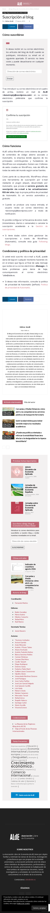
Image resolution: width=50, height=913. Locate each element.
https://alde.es (25, 330)
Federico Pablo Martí (22, 669)
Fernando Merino (21, 603)
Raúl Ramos (19, 622)
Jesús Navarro (20, 631)
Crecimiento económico (22, 764)
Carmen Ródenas (21, 657)
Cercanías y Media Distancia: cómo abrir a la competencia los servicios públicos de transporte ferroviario (30, 412)
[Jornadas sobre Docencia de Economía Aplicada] (17, 508)
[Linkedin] (21, 894)
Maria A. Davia (20, 691)
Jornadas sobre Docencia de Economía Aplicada (31, 506)
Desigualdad (19, 757)
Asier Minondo (20, 645)
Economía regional (18, 749)
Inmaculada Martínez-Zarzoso (26, 676)
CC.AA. (14, 779)
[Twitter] (28, 391)
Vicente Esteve (21, 707)
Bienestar (30, 781)
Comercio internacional (21, 773)
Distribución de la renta (30, 755)
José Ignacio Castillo (22, 686)
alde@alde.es (30, 879)
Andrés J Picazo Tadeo (23, 647)
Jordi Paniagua (20, 679)
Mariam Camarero (21, 693)
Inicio (4, 9)
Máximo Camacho (21, 617)
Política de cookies (23, 904)
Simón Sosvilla (20, 705)
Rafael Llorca (20, 698)
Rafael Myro (19, 619)
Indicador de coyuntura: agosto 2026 (30, 566)
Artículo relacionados (12, 402)
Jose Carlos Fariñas (22, 681)
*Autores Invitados (22, 640)
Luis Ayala (18, 688)
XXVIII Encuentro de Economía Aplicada (30, 470)
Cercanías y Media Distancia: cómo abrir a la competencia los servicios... (32, 582)
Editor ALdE (9, 21)
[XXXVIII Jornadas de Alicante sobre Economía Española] (17, 490)
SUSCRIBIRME (18, 547)
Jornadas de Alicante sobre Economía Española (31, 488)
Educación (32, 746)
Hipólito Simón (20, 674)
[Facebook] (23, 391)
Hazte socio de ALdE (26, 795)
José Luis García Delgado (24, 683)
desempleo (33, 757)
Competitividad (17, 769)
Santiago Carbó (21, 703)
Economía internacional (25, 750)
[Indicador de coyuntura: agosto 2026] (17, 567)
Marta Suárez (20, 614)
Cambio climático (26, 778)
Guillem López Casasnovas (25, 671)
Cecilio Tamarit (20, 662)
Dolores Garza (20, 667)
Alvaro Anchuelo (21, 650)
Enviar (10, 78)
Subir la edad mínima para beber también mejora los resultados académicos (29, 424)
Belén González (21, 612)
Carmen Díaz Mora (22, 659)
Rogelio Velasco (21, 700)
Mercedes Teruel (21, 695)
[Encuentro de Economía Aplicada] (17, 472)
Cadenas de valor (18, 781)
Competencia (29, 770)
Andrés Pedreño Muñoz (24, 652)
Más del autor (29, 402)
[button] (46, 3)
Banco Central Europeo (19, 784)
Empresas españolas (18, 746)
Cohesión (36, 776)
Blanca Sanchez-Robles (23, 654)
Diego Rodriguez (21, 664)
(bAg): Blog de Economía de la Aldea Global (24, 9)
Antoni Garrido (20, 642)
